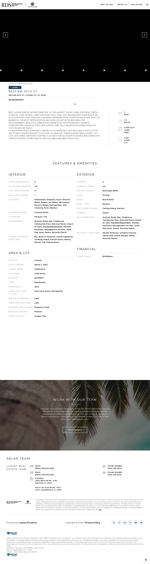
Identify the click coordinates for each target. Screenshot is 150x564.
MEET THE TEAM (107, 4)
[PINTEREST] (141, 523)
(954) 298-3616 (114, 475)
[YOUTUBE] (136, 523)
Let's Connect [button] (75, 430)
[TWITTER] (130, 523)
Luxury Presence (28, 523)
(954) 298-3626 (136, 4)
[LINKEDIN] (125, 523)
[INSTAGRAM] (119, 523)
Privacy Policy (92, 523)
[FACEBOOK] (114, 523)
